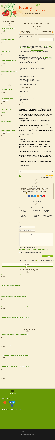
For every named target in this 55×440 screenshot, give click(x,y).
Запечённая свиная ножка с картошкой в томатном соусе (36, 209)
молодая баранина (47, 57)
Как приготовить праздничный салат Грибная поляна (13, 345)
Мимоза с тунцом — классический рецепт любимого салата (15, 366)
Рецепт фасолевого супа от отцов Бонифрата (9, 71)
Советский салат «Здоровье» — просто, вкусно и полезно (14, 334)
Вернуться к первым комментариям (27, 260)
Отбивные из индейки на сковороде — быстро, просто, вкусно (24, 209)
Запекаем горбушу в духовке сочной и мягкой (7, 39)
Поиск (27, 264)
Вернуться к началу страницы (47, 260)
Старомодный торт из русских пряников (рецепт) (8, 131)
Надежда (41, 39)
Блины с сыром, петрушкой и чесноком (10, 285)
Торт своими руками (9, 83)
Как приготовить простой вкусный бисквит (7, 99)
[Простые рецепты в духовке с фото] (32, 9)
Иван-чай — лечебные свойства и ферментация (13, 392)
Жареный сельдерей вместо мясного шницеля (7, 50)
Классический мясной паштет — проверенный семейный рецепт (24, 215)
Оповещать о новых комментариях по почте (31, 252)
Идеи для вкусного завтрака (27, 269)
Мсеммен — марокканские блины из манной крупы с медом (15, 317)
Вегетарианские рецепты (9, 22)
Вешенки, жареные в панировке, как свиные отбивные (8, 61)
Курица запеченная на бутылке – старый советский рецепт (14, 355)
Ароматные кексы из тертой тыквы (46, 32)
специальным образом (37, 50)
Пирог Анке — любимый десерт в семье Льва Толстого (9, 120)
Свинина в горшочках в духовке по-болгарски (36, 215)
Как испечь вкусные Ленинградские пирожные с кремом (7, 110)
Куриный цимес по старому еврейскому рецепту (47, 215)
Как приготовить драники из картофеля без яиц (8, 29)
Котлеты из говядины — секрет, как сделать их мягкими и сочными (47, 209)
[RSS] (4, 402)
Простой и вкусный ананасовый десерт (26, 32)
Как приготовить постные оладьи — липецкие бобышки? (14, 307)
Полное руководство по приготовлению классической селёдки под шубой (18, 377)
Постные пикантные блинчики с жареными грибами (13, 296)
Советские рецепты (27, 329)
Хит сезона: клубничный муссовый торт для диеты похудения (7, 89)
